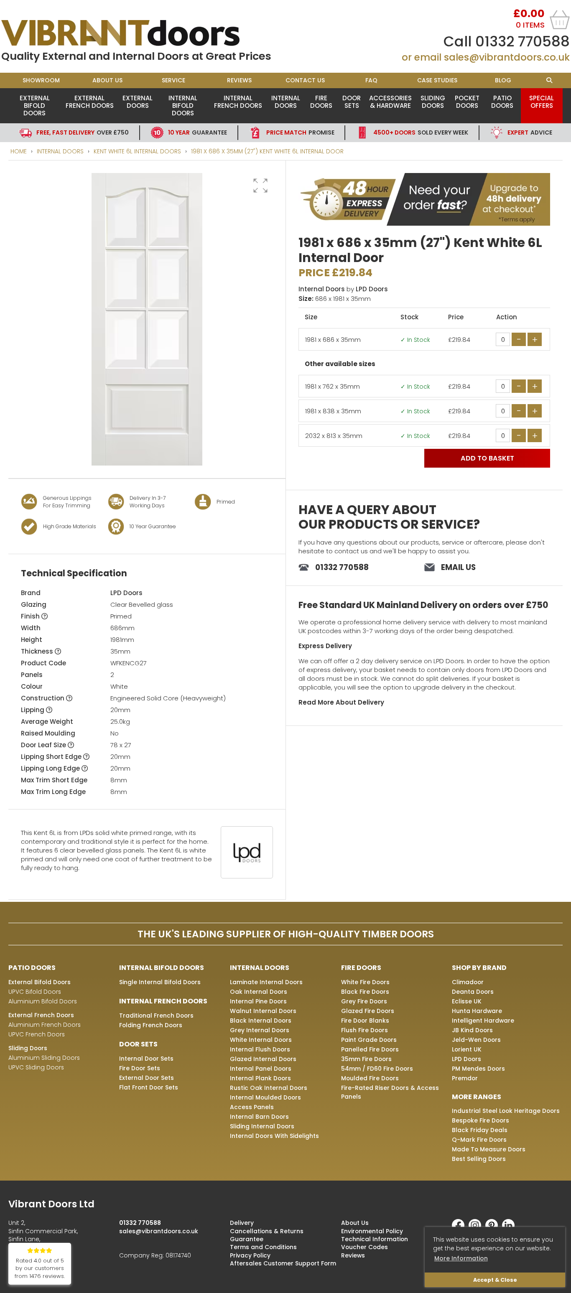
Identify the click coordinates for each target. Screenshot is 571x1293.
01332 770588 (522, 41)
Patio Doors (502, 102)
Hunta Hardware (477, 1011)
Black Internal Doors (260, 1020)
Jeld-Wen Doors (476, 1040)
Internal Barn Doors (259, 1116)
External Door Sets (146, 1078)
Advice (529, 132)
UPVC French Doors (36, 1034)
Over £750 (82, 132)
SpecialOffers (541, 102)
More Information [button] (461, 1258)
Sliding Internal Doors (262, 1126)
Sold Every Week (420, 132)
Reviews (239, 80)
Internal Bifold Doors (182, 105)
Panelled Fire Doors (370, 1049)
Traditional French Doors (156, 1015)
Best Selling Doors (479, 1159)
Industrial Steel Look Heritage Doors (506, 1111)
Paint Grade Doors (369, 1040)
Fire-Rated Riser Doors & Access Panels (390, 1092)
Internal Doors (285, 102)
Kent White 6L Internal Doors (137, 151)
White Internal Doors (261, 1040)
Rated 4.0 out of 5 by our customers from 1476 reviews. (40, 1268)
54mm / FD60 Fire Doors (377, 1068)
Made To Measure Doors (488, 1149)
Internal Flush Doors (260, 1049)
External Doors (137, 102)
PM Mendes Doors (478, 1068)
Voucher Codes (364, 1247)
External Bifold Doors (35, 105)
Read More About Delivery (341, 702)
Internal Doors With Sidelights (274, 1136)
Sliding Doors (433, 102)
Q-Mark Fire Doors (479, 1139)
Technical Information (374, 1239)
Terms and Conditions (263, 1247)
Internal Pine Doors (258, 1001)
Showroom (41, 80)
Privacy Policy (250, 1255)
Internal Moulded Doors (265, 1097)
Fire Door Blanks (365, 1020)
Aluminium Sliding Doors (44, 1058)
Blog (503, 80)
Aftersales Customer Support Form (283, 1263)
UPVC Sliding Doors (36, 1067)
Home (18, 151)
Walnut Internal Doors (263, 1011)
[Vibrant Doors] (143, 33)
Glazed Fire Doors (367, 1011)
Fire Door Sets (139, 1068)
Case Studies (437, 80)
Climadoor (468, 982)
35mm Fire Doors (366, 1059)
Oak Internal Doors (258, 992)
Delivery (242, 1223)
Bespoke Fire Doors (480, 1120)
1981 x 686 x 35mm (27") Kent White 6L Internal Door (267, 151)
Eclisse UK (467, 1001)
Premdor (465, 1078)
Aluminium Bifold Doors (42, 1001)
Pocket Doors (467, 102)
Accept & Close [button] (495, 1279)
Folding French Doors (150, 1025)
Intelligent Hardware (483, 1020)
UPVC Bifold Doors (34, 992)
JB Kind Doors (472, 1030)
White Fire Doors (365, 982)
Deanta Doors (473, 992)
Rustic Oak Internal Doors (268, 1088)
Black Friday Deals (479, 1130)
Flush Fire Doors (364, 1030)
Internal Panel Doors (260, 1068)
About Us (107, 80)
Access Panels (252, 1107)
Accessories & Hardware (390, 102)
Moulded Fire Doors (370, 1078)
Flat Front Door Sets (148, 1087)
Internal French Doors (238, 102)
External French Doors (90, 102)
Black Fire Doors (365, 992)
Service (173, 80)
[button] (260, 185)
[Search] (549, 80)
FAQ (371, 80)
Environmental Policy (372, 1231)
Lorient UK (467, 1049)
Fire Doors (321, 102)
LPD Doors (126, 592)
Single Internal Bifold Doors (160, 982)
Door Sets (351, 102)
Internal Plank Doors (260, 1078)
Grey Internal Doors (259, 1030)
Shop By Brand (479, 967)
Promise (300, 132)
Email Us (458, 567)
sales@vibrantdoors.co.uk (507, 57)
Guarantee (197, 132)
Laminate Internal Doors (266, 982)
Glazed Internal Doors (263, 1059)
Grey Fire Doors (364, 1001)
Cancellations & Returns (266, 1231)
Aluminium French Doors (44, 1025)
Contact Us (305, 80)
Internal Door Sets (146, 1058)
